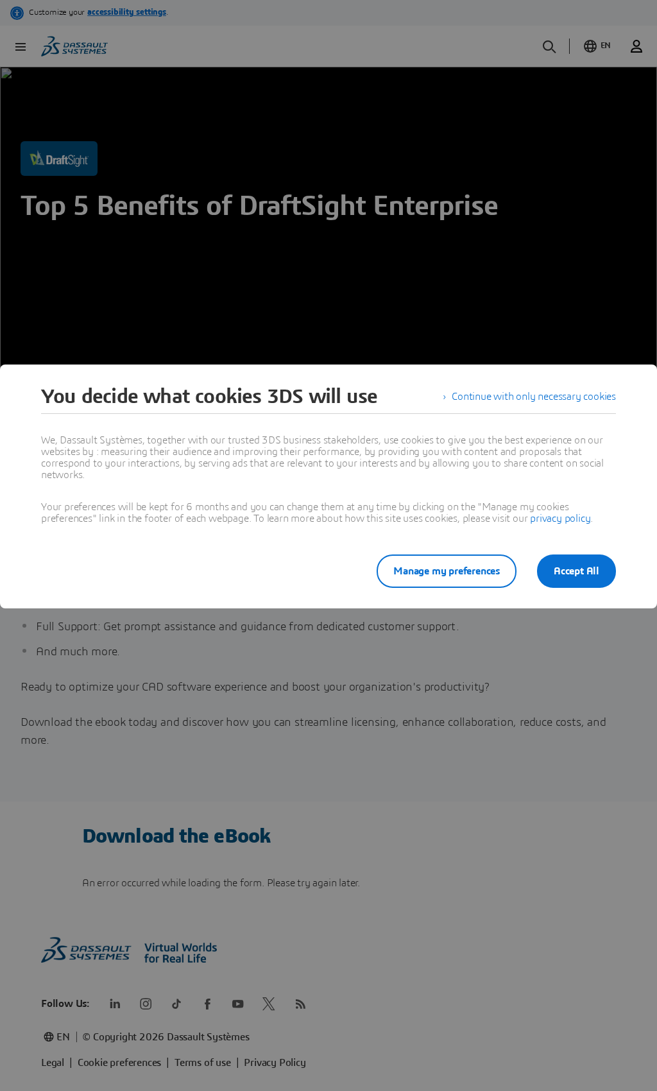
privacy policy (560, 518)
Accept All (576, 571)
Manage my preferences (446, 571)
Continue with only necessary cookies (534, 396)
